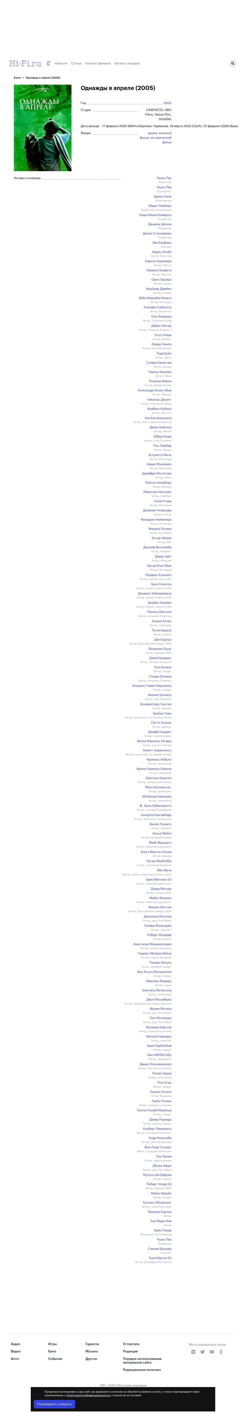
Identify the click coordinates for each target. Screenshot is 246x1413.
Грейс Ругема (161, 1101)
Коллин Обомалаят (157, 1202)
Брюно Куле (162, 196)
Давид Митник (161, 888)
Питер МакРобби (158, 861)
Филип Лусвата (160, 824)
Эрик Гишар (162, 1230)
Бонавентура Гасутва (155, 704)
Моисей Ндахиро (158, 1036)
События (55, 1359)
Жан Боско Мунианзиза (154, 971)
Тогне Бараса (161, 630)
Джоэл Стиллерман (157, 233)
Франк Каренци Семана (153, 768)
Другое (91, 1359)
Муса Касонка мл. (158, 787)
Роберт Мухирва (159, 934)
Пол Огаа (164, 1082)
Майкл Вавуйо (161, 1193)
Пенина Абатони (159, 611)
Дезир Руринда (160, 1119)
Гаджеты (92, 1344)
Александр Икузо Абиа (154, 390)
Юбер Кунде (162, 436)
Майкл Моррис (160, 898)
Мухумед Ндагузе (158, 1027)
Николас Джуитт (159, 399)
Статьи (76, 63)
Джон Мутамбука (158, 999)
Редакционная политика (142, 1369)
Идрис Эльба (161, 251)
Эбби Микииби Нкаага (155, 298)
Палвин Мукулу (160, 962)
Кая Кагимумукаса (158, 418)
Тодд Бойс (163, 353)
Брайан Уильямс (159, 602)
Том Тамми (163, 1156)
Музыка (92, 1351)
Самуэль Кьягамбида (156, 814)
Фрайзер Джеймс (158, 288)
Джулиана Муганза (157, 916)
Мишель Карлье (159, 1211)
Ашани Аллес (161, 621)
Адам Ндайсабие (159, 1045)
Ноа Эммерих (161, 316)
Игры (52, 1344)
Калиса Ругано (160, 1091)
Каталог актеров (127, 63)
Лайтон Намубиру (158, 482)
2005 (167, 103)
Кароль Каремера (158, 261)
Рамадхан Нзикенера (156, 519)
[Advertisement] (91, 1291)
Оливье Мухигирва (157, 925)
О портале (131, 1344)
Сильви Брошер (159, 1248)
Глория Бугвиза (160, 676)
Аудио (15, 1344)
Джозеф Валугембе (157, 547)
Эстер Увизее (161, 538)
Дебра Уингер (161, 325)
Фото (15, 1359)
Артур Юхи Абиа (159, 565)
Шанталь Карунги (158, 778)
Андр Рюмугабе (160, 1138)
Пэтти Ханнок (161, 722)
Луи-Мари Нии (160, 1221)
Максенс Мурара (158, 981)
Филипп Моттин (159, 907)
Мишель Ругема (160, 528)
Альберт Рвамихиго (157, 1128)
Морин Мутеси (160, 1008)
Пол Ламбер (162, 445)
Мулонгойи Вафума (157, 1174)
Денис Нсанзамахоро (155, 1064)
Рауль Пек (164, 178)
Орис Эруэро (161, 279)
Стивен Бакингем (158, 362)
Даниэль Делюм (159, 224)
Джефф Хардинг (159, 731)
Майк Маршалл (160, 842)
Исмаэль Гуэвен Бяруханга (151, 685)
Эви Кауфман (161, 242)
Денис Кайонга (160, 427)
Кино (17, 77)
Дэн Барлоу (162, 639)
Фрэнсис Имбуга (159, 759)
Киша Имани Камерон (155, 215)
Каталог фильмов (98, 63)
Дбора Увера (162, 1165)
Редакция (130, 1351)
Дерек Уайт (163, 556)
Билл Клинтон (161, 584)
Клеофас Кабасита (157, 307)
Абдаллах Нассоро (157, 491)
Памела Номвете (158, 270)
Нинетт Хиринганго (157, 750)
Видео (16, 1351)
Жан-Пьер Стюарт (157, 1147)
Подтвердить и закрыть (54, 1404)
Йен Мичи (164, 870)
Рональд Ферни (160, 381)
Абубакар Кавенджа (156, 796)
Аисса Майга (161, 833)
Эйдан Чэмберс (159, 205)
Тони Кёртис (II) (160, 1258)
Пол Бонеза (162, 667)
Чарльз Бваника (159, 371)
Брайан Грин (162, 713)
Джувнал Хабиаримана (154, 593)
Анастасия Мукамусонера (152, 944)
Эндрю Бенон (161, 344)
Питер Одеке (161, 1073)
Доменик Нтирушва (157, 510)
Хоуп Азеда (163, 335)
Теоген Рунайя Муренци (154, 1110)
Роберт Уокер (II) (159, 1184)
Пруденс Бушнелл (158, 575)
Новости (61, 63)
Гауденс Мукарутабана (154, 953)
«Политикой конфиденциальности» (88, 1395)
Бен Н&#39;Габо (159, 1054)
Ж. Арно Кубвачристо (155, 805)
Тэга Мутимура (160, 1018)
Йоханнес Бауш (160, 648)
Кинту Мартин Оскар (156, 851)
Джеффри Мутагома (156, 473)
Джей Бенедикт (160, 658)
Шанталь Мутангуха (156, 990)
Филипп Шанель (159, 695)
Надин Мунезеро (159, 464)
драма (152, 133)
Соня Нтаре (162, 501)
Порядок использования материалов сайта (142, 1360)
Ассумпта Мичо (159, 455)
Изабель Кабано (159, 408)
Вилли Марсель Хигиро (154, 741)
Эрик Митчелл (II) (158, 879)
